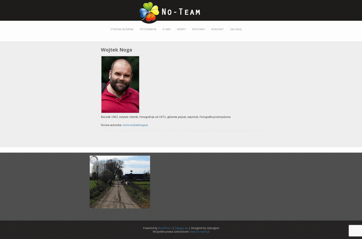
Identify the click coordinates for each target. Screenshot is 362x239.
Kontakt (217, 29)
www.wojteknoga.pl (135, 125)
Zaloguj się (181, 228)
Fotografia (148, 29)
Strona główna (121, 29)
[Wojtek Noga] (121, 113)
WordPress (165, 228)
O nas (167, 29)
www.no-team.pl (199, 231)
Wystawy (198, 29)
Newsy (181, 29)
